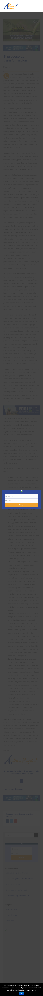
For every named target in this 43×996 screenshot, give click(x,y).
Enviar (21, 505)
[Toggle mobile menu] (39, 5)
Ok (21, 993)
